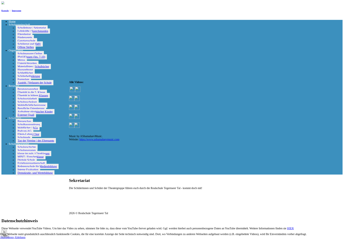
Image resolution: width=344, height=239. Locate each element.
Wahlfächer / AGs (28, 127)
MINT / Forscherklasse (31, 156)
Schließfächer (25, 72)
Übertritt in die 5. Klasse (31, 92)
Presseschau (24, 121)
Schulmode (24, 137)
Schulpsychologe (27, 101)
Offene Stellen (26, 47)
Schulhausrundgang (29, 124)
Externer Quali (26, 114)
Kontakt (5, 10)
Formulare (23, 79)
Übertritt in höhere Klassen (33, 95)
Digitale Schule (26, 159)
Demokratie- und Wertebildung (35, 172)
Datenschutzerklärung (97, 207)
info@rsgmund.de (88, 203)
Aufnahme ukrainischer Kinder (35, 111)
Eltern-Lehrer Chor (28, 134)
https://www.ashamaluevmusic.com (99, 139)
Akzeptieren (7, 237)
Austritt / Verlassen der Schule (35, 82)
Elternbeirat (24, 34)
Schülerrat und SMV (29, 43)
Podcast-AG (25, 130)
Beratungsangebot (28, 89)
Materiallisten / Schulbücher (33, 66)
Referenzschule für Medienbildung (37, 166)
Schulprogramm (27, 150)
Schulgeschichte (27, 147)
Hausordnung (25, 69)
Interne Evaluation (28, 169)
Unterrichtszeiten (27, 63)
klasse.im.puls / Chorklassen (33, 153)
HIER (290, 228)
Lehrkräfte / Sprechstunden (33, 31)
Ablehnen (19, 237)
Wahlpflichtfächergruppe (32, 105)
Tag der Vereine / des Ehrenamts (36, 140)
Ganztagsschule (26, 40)
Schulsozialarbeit (27, 98)
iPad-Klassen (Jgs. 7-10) (31, 56)
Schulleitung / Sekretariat (32, 27)
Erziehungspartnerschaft (31, 163)
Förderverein (25, 37)
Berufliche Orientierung (31, 108)
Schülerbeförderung (29, 76)
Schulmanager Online (30, 53)
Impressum (16, 10)
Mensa (21, 60)
